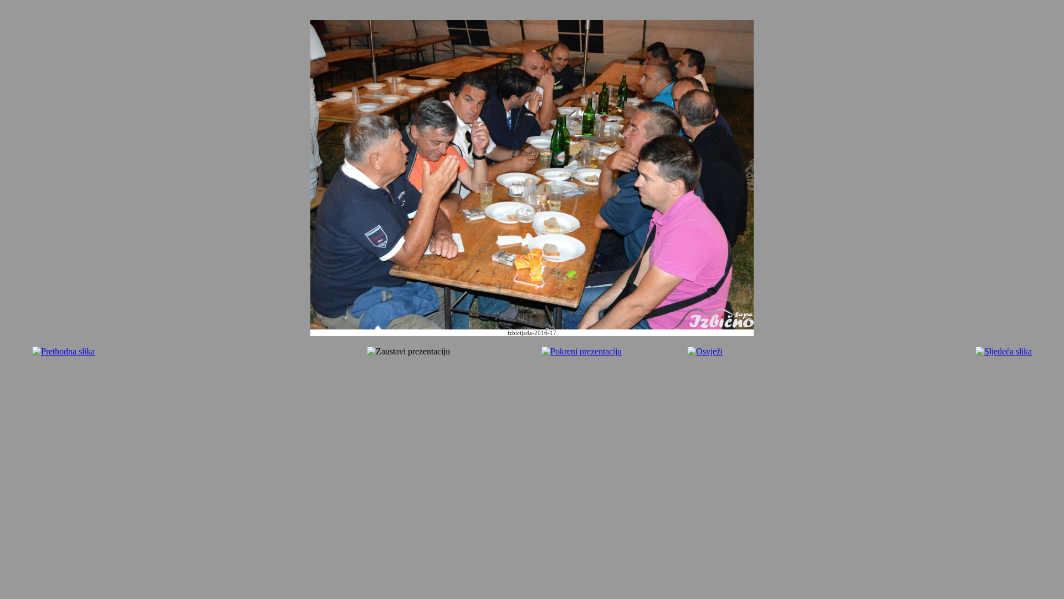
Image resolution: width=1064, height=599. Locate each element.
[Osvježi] (705, 351)
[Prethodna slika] (63, 351)
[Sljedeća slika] (1003, 351)
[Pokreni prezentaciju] (581, 351)
